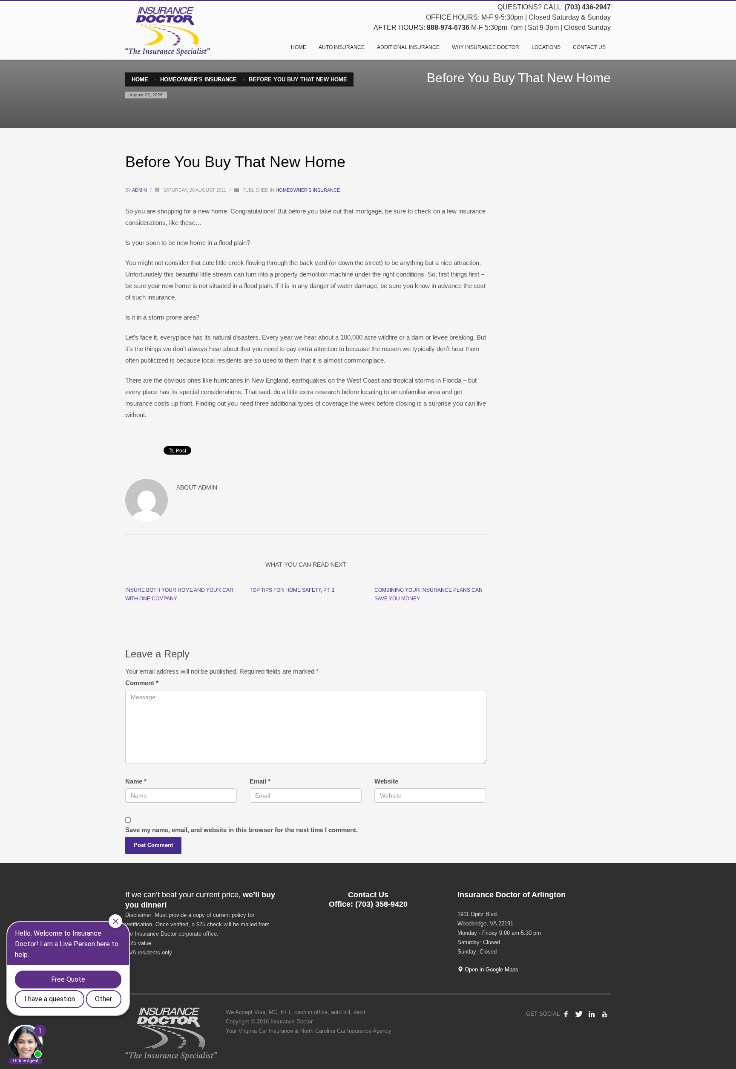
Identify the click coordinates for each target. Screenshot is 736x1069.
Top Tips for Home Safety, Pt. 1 (292, 590)
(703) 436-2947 (587, 7)
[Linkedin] (591, 1014)
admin (140, 190)
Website (386, 781)
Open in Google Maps (490, 969)
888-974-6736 (448, 27)
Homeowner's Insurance (308, 190)
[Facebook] (566, 1014)
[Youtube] (604, 1014)
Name (136, 781)
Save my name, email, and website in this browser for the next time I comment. (241, 829)
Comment (141, 682)
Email (260, 781)
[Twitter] (578, 1014)
